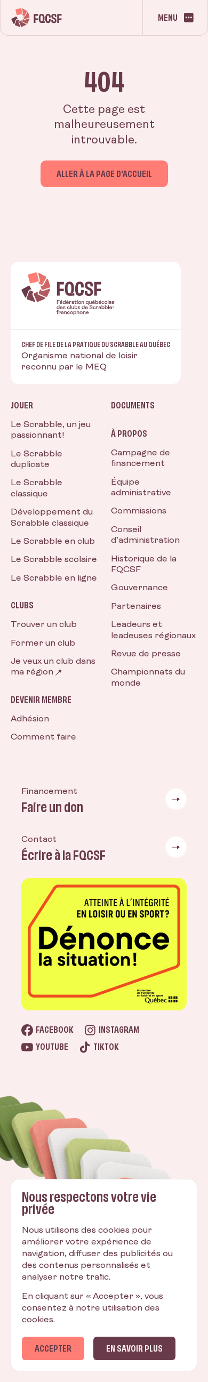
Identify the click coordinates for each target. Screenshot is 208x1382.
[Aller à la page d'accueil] (36, 17)
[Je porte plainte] (104, 944)
